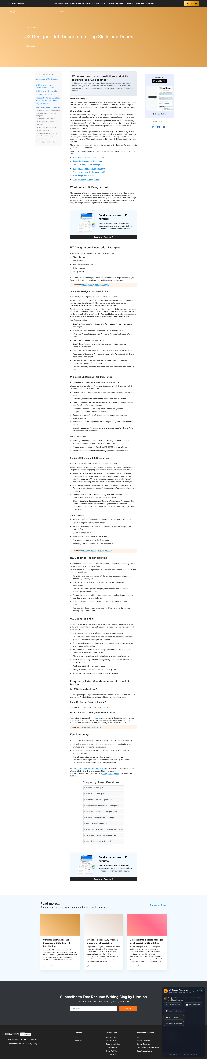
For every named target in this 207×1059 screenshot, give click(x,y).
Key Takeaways (42, 104)
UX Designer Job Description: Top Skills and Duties (47, 12)
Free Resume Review (145, 3)
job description (21, 12)
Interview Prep (111, 1054)
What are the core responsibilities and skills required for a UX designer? (48, 113)
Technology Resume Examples (148, 1047)
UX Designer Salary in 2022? (92, 727)
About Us (78, 1041)
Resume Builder (99, 3)
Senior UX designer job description (88, 165)
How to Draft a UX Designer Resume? (95, 284)
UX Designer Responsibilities (48, 91)
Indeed (95, 718)
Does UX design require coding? (86, 179)
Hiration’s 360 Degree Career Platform (90, 768)
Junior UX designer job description (87, 161)
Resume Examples (115, 3)
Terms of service (14, 1044)
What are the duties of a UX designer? (89, 168)
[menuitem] (61, 3)
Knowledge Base (61, 3)
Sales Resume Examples (145, 1051)
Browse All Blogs (158, 905)
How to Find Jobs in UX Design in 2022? (96, 550)
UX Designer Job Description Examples (45, 86)
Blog (138, 1037)
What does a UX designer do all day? (88, 157)
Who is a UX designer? (96, 794)
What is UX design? (94, 788)
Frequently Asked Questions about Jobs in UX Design (48, 99)
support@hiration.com (110, 773)
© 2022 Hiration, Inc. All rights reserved (22, 1039)
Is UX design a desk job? (83, 176)
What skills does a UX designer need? (89, 172)
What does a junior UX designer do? (101, 835)
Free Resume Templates (80, 3)
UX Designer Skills (44, 94)
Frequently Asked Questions (48, 107)
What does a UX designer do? (99, 800)
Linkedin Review (112, 1047)
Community (129, 3)
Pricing (77, 1037)
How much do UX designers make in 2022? (104, 829)
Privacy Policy (32, 1044)
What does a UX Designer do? (47, 80)
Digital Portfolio (111, 1051)
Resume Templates (144, 1044)
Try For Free (191, 3)
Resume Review (111, 1041)
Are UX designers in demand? (99, 841)
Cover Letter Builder (113, 1044)
